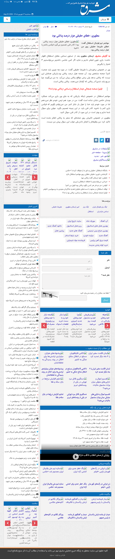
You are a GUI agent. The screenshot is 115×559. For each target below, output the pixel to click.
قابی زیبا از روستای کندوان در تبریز (23, 260)
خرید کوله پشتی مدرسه (98, 245)
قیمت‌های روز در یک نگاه (100, 407)
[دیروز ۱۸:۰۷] (99, 384)
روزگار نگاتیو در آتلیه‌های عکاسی (53, 516)
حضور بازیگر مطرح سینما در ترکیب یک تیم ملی (21, 40)
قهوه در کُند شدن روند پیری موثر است (8, 530)
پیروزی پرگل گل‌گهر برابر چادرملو (24, 307)
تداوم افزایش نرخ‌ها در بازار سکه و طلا (52, 396)
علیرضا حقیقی (57, 206)
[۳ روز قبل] (103, 322)
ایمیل (107, 267)
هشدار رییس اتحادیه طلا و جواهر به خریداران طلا (23, 147)
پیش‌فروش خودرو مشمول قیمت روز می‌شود (90, 332)
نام (108, 260)
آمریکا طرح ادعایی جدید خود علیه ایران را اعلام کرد (22, 366)
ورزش (103, 19)
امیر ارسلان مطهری (72, 206)
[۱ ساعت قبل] (75, 456)
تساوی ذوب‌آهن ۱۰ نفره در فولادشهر (22, 310)
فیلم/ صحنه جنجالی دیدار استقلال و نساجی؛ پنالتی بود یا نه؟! (84, 192)
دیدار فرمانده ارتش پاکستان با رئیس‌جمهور (99, 516)
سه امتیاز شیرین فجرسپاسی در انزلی (22, 344)
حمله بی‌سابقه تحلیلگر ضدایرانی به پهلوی (21, 138)
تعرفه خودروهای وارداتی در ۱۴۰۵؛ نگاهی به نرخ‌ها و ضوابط (104, 335)
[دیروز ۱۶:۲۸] (76, 384)
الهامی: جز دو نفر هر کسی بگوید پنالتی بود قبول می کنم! (86, 185)
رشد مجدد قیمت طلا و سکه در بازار (95, 423)
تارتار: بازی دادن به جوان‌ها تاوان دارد (22, 354)
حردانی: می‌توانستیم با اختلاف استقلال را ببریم (90, 181)
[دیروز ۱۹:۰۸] (52, 359)
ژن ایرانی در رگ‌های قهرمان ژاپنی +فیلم (99, 485)
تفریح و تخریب (30, 75)
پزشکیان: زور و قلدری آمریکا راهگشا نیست (23, 295)
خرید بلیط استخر (71, 235)
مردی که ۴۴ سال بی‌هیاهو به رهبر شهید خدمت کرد (22, 104)
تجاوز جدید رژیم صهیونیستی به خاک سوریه (23, 459)
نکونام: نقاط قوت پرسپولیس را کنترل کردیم (23, 329)
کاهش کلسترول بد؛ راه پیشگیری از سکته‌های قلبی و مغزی (21, 533)
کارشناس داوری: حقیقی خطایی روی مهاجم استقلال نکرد (86, 174)
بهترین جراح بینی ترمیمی (98, 230)
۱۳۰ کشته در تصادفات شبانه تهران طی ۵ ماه (21, 183)
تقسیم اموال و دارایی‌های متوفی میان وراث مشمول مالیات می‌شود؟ (100, 397)
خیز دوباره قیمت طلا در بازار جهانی (95, 419)
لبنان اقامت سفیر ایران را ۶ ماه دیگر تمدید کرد (99, 370)
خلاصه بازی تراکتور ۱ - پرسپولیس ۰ (23, 401)
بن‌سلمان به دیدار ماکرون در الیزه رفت (21, 405)
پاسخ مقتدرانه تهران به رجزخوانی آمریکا (21, 142)
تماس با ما (17, 2)
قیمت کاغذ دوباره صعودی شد (97, 434)
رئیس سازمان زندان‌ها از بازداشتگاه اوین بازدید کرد (22, 383)
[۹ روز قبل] (48, 322)
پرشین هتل (59, 230)
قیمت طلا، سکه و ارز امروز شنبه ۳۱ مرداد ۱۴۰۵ (90, 438)
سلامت (34, 503)
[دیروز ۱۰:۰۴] (52, 474)
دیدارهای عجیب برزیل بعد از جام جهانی (21, 408)
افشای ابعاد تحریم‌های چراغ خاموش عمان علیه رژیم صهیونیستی (21, 236)
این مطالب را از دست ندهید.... (98, 348)
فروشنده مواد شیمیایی (76, 240)
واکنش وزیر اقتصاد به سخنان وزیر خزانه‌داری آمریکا (24, 276)
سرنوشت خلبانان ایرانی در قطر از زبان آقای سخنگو (23, 64)
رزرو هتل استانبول (74, 226)
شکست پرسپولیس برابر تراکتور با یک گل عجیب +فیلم (22, 414)
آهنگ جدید (103, 235)
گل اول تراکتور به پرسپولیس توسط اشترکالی (24, 420)
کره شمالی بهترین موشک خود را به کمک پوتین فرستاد (22, 242)
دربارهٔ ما (7, 2)
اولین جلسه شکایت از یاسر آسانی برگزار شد (22, 97)
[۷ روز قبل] (75, 322)
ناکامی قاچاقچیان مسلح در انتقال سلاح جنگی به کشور (76, 370)
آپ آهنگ (104, 221)
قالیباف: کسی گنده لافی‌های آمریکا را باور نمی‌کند (21, 433)
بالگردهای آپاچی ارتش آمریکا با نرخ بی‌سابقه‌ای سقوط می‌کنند (24, 472)
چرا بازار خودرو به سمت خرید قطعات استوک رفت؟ (62, 332)
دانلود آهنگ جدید (54, 226)
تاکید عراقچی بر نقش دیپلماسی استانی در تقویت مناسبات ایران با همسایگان (21, 349)
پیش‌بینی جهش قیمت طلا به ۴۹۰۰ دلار (93, 430)
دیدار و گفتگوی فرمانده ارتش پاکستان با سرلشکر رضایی (22, 389)
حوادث (34, 155)
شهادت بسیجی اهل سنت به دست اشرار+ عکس (14, 183)
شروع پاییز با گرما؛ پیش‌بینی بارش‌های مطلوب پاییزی (8, 182)
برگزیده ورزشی (104, 463)
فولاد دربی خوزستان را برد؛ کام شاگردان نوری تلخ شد (22, 282)
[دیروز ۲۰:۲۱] (99, 359)
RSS (33, 2)
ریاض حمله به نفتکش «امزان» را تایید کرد (20, 477)
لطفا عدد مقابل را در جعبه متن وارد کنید (95, 293)
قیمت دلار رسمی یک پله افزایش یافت (94, 416)
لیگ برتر (86, 206)
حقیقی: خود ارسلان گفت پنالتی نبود (94, 177)
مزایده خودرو (89, 235)
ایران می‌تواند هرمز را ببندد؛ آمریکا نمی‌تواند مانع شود (24, 360)
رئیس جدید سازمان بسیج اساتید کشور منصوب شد (23, 110)
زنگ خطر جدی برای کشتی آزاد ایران (76, 485)
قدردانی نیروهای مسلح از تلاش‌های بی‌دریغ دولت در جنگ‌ (23, 269)
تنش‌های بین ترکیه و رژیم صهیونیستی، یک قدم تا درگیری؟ (22, 396)
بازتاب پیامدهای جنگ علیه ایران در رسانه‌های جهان (24, 220)
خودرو (107, 309)
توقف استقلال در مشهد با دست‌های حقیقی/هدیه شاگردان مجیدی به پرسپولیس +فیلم (75, 189)
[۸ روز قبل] (62, 321)
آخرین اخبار (32, 206)
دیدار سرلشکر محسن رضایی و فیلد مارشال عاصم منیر (24, 339)
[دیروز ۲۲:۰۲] (99, 505)
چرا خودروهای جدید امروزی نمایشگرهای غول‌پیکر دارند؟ (76, 332)
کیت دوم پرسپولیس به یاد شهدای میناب (21, 378)
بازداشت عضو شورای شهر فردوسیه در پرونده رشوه (27, 183)
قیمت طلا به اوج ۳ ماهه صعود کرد (95, 442)
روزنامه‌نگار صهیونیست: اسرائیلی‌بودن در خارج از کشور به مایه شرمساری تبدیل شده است (22, 227)
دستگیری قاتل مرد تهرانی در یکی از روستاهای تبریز (77, 396)
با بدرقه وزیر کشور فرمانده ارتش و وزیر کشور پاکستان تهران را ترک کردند (22, 123)
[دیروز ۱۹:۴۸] (76, 505)
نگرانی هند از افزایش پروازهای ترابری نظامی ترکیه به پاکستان (23, 80)
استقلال (90, 211)
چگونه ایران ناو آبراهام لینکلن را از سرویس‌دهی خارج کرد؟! (24, 466)
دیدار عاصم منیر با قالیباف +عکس (23, 128)
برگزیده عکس (104, 494)
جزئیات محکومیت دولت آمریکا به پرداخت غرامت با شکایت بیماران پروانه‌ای (21, 373)
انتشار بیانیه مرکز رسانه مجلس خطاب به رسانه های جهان (22, 446)
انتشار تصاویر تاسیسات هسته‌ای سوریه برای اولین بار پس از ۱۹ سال (22, 57)
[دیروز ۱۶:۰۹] (52, 384)
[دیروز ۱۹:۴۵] (76, 359)
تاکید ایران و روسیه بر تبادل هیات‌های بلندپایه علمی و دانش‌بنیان (23, 289)
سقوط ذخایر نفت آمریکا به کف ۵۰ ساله (21, 211)
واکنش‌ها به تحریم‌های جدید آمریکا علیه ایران (22, 302)
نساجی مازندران (103, 211)
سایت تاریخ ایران (74, 221)
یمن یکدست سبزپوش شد (26, 92)
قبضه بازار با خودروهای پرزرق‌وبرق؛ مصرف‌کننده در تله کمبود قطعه (49, 335)
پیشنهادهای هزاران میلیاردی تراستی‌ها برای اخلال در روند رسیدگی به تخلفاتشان (52, 372)
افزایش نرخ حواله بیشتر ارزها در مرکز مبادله (92, 427)
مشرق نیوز (88, 7)
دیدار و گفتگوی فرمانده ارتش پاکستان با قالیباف (77, 516)
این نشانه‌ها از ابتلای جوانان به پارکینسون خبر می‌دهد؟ (27, 533)
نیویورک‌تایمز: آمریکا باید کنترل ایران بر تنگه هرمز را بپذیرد (22, 440)
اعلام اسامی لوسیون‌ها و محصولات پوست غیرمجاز (14, 530)
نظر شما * (105, 275)
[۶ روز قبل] (89, 320)
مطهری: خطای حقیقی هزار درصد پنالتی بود (75, 35)
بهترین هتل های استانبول (97, 226)
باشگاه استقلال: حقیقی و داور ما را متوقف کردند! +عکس (86, 170)
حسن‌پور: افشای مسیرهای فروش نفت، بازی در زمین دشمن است (22, 70)
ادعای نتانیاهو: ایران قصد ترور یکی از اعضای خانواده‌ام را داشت (23, 427)
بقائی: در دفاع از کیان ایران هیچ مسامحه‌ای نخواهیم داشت (25, 47)
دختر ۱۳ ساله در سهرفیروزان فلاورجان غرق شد (22, 87)
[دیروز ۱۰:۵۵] (99, 474)
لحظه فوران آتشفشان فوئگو (26, 264)
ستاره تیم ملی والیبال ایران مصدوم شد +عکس (53, 485)
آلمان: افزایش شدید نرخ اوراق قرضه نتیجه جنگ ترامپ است (23, 489)
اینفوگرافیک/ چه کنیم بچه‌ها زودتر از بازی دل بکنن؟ (34, 531)
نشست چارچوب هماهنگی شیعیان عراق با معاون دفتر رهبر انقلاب (21, 255)
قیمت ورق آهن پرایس (99, 240)
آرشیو (26, 2)
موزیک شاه (90, 221)
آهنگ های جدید (75, 230)
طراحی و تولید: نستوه (57, 555)
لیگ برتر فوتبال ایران (100, 206)
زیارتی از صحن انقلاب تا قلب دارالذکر (92, 455)
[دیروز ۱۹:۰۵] (52, 505)
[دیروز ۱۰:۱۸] (76, 474)
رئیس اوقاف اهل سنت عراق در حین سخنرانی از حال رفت (23, 316)
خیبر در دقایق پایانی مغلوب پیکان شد (22, 334)
